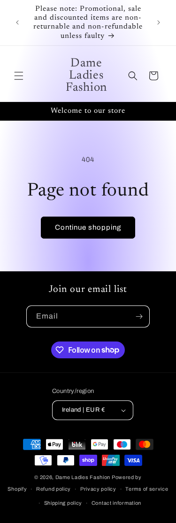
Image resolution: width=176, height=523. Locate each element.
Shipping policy (63, 503)
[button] (18, 75)
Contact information (116, 503)
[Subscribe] (139, 316)
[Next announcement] (158, 22)
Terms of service (146, 489)
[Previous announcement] (17, 22)
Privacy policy (98, 489)
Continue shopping (88, 227)
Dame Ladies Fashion (82, 477)
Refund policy (53, 489)
